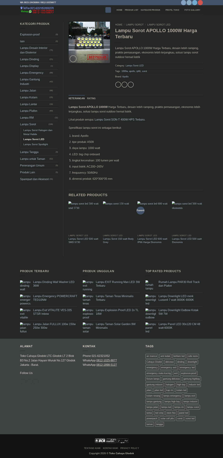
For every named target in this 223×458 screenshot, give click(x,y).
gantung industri (155, 384)
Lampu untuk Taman (32, 158)
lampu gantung (154, 401)
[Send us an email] (36, 382)
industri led (194, 384)
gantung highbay (191, 378)
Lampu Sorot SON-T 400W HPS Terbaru (120, 119)
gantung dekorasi (171, 378)
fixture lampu (153, 378)
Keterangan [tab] (77, 98)
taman (150, 424)
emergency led (187, 367)
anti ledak (165, 356)
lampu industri (190, 401)
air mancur (152, 356)
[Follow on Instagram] (189, 2)
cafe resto (193, 356)
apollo (132, 71)
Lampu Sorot (28, 124)
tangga (159, 424)
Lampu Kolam (28, 97)
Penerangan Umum (32, 165)
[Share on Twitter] (124, 85)
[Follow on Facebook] (183, 2)
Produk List (131, 10)
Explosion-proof (30, 34)
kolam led (181, 390)
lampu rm (179, 407)
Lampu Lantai (28, 104)
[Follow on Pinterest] (200, 2)
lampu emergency (172, 395)
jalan (149, 390)
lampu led (166, 407)
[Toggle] (56, 50)
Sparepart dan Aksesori (34, 179)
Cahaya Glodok (154, 362)
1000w (124, 71)
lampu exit (190, 395)
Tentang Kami (92, 448)
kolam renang (153, 395)
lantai (149, 413)
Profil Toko (172, 10)
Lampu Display (29, 65)
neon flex (171, 413)
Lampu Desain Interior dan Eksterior (33, 50)
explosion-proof (188, 373)
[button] (108, 10)
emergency (152, 367)
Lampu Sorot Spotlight (35, 144)
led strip (159, 413)
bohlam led (179, 356)
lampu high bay (172, 401)
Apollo (125, 76)
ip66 (138, 71)
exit (176, 373)
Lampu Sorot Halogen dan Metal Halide (37, 132)
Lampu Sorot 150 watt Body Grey (118, 240)
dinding (180, 362)
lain (22, 41)
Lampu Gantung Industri (30, 81)
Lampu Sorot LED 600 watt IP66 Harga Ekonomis (152, 240)
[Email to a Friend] (131, 85)
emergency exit (168, 367)
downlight (192, 362)
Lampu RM (27, 117)
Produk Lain (27, 172)
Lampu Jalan (28, 90)
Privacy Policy (129, 448)
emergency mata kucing (159, 373)
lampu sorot (193, 407)
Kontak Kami (110, 448)
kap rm (169, 390)
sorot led (190, 418)
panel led (183, 413)
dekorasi (169, 362)
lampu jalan (152, 407)
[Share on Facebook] (118, 85)
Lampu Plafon (28, 110)
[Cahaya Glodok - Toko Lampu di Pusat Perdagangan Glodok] (37, 10)
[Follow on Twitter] (194, 2)
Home (119, 10)
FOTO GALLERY (192, 10)
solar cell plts (167, 418)
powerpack (152, 418)
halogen (170, 384)
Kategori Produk (150, 10)
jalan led (159, 390)
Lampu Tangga (29, 152)
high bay (181, 384)
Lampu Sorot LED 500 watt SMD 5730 (83, 240)
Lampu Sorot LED (33, 139)
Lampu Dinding (29, 59)
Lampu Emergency (31, 72)
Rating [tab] (91, 98)
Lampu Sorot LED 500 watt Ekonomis (187, 240)
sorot (144, 71)
